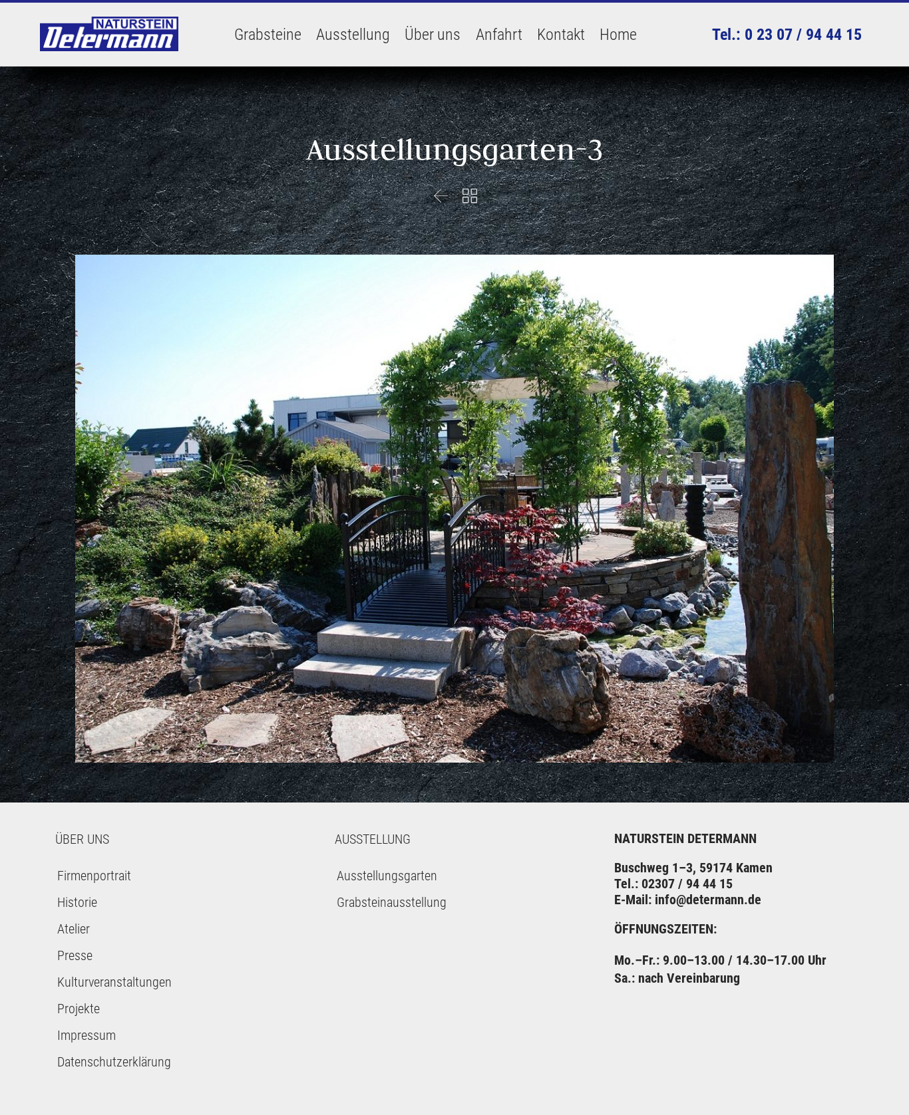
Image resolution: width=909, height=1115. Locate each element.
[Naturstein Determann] (110, 34)
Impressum (86, 1035)
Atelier (73, 929)
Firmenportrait (94, 876)
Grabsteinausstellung (392, 902)
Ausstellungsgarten (387, 876)
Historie (77, 902)
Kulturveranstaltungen (114, 982)
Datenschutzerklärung (114, 1062)
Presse (74, 955)
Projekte (78, 1009)
